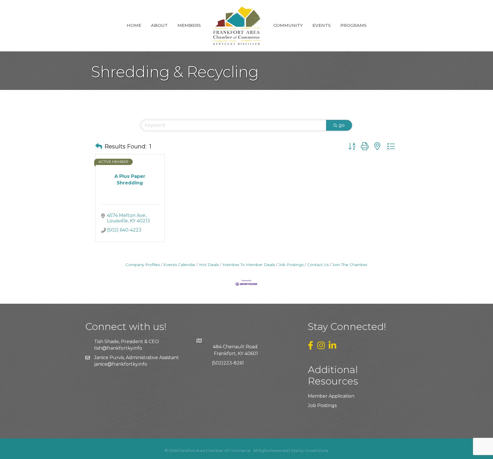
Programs (353, 25)
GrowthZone (316, 450)
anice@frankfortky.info (121, 364)
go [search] (342, 125)
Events (321, 25)
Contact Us (318, 264)
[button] (98, 146)
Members (189, 25)
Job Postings (291, 264)
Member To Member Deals (249, 264)
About (159, 25)
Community (288, 25)
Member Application (331, 396)
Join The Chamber (349, 264)
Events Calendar (179, 264)
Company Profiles (143, 264)
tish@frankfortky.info (118, 348)
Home (134, 25)
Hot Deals (209, 264)
